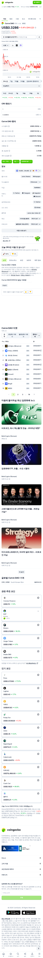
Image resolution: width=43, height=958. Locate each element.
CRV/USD (36, 350)
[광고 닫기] (38, 611)
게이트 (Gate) (15, 275)
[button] (26, 176)
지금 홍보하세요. (31, 663)
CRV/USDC (37, 379)
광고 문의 (5, 241)
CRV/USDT (37, 346)
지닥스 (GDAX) (25, 275)
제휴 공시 (4, 331)
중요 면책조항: (6, 919)
